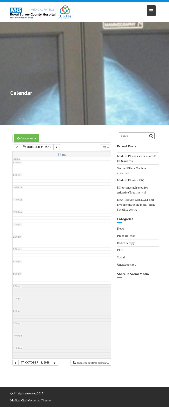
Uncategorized (126, 264)
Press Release (126, 236)
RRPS (120, 250)
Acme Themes (42, 400)
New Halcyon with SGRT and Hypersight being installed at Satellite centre (136, 204)
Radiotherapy (126, 243)
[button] (90, 363)
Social (121, 257)
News (120, 228)
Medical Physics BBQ (130, 180)
